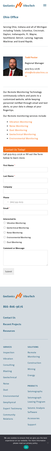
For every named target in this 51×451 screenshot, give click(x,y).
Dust (5, 389)
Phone (6, 197)
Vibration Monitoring (20, 121)
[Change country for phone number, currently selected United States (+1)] (6, 201)
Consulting (8, 364)
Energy (31, 375)
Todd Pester (31, 57)
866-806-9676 (13, 306)
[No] (47, 443)
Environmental (11, 395)
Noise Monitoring (18, 125)
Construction (34, 362)
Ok (26, 447)
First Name (9, 165)
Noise (6, 383)
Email (6, 208)
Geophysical (9, 402)
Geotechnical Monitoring (22, 134)
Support (32, 424)
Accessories (33, 418)
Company (7, 187)
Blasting (7, 370)
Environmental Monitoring (23, 138)
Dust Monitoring (18, 129)
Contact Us (9, 317)
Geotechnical (10, 377)
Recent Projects (12, 324)
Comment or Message (13, 248)
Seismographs (35, 391)
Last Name (9, 176)
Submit (8, 271)
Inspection (8, 352)
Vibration (8, 358)
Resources (9, 330)
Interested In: (9, 219)
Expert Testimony (12, 408)
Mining (31, 368)
